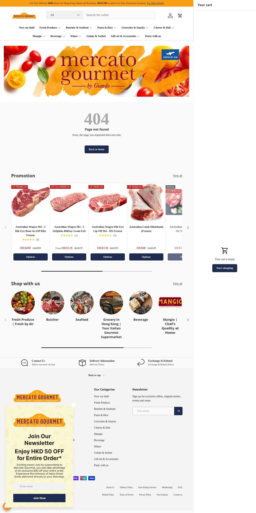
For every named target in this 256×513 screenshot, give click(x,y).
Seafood (82, 319)
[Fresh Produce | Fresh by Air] (23, 302)
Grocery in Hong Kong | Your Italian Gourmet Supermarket (111, 328)
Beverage (56, 36)
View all (177, 175)
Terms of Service (127, 495)
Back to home (96, 149)
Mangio (37, 36)
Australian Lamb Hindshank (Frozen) (146, 228)
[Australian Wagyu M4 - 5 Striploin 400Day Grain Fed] (69, 202)
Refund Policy (108, 495)
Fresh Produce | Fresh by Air (23, 321)
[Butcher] (52, 302)
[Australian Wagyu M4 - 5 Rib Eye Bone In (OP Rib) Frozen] (30, 202)
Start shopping (224, 268)
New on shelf (26, 27)
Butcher (52, 319)
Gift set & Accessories (123, 36)
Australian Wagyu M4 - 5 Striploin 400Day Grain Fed (69, 228)
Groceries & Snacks (133, 27)
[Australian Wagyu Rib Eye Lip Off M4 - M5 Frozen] (107, 202)
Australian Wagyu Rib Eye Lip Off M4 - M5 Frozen (108, 228)
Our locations (162, 495)
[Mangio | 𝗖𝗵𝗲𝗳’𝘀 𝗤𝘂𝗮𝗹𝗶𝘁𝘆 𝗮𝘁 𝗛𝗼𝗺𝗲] (170, 302)
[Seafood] (82, 302)
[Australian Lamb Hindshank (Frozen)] (146, 202)
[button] (180, 15)
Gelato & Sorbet (96, 36)
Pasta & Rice (105, 27)
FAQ (180, 487)
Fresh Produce (48, 27)
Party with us (153, 36)
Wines (74, 36)
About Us (110, 487)
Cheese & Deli (162, 27)
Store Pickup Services (147, 487)
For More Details (155, 3)
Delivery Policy (126, 487)
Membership (167, 487)
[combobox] (100, 15)
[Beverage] (141, 302)
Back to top (94, 375)
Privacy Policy (145, 495)
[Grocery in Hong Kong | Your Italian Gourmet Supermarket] (111, 302)
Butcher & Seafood (77, 27)
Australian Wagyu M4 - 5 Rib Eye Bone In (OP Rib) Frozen (30, 231)
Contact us (177, 495)
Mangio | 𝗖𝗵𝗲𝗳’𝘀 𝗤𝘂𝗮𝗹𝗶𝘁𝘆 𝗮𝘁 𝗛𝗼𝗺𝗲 (170, 326)
